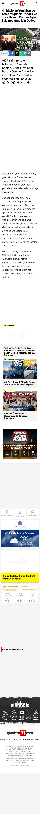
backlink (26, 765)
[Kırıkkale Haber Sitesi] (20, 733)
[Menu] (3, 3)
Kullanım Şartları (28, 739)
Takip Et (15, 455)
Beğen (7, 454)
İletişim (37, 739)
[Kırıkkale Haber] (20, 3)
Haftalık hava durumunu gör (27, 548)
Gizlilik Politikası (18, 739)
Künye (10, 739)
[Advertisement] (20, 107)
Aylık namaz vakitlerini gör (29, 589)
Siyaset (36, 25)
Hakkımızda (3, 739)
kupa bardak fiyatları (17, 765)
